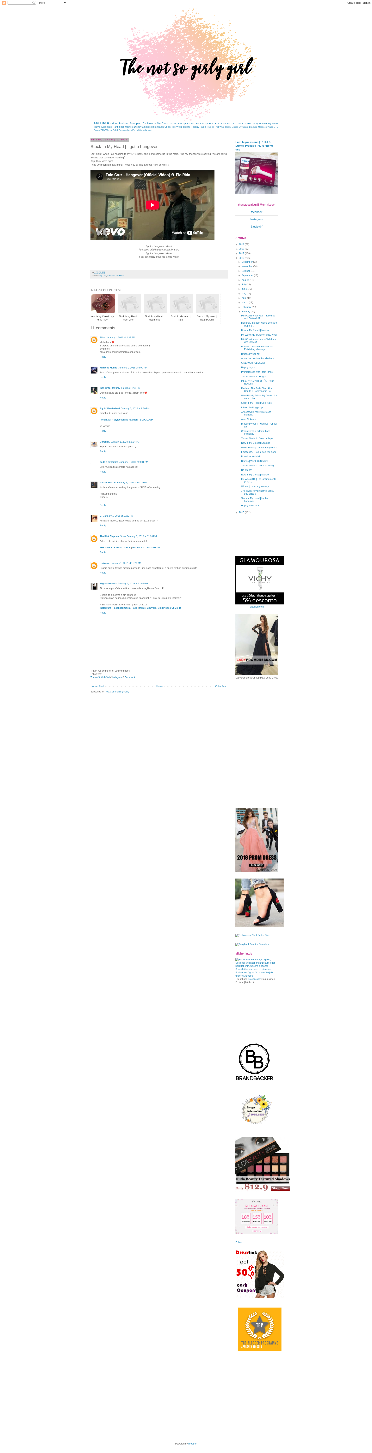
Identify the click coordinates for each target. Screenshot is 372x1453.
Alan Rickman (248, 419)
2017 (242, 253)
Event (135, 130)
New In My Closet (158, 123)
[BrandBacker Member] (254, 1080)
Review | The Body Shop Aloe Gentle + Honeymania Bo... (256, 389)
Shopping (135, 123)
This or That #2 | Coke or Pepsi (257, 438)
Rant (115, 127)
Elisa (102, 337)
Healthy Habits (199, 127)
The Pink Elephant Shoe (113, 536)
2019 (242, 244)
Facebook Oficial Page (125, 608)
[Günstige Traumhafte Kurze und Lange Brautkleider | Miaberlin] (256, 975)
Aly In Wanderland (110, 408)
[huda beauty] (262, 1191)
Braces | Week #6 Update (254, 461)
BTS (276, 127)
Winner (108, 130)
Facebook (130, 677)
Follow (238, 1242)
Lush (129, 130)
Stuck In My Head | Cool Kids (256, 403)
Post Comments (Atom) (117, 691)
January (246, 311)
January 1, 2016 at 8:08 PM (126, 388)
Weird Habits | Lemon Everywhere (259, 447)
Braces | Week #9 (250, 354)
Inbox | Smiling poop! (252, 407)
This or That (213, 127)
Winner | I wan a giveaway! (255, 486)
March (245, 302)
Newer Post (97, 686)
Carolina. (105, 441)
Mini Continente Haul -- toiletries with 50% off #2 (258, 317)
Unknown (105, 563)
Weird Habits (183, 127)
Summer (263, 123)
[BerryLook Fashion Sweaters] (252, 944)
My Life (100, 123)
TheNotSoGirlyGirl (100, 677)
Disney (137, 127)
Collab (115, 130)
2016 (242, 258)
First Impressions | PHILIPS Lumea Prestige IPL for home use (254, 145)
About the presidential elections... (258, 358)
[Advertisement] (264, 743)
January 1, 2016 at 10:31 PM (118, 516)
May (244, 293)
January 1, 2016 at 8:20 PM (135, 408)
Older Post (220, 686)
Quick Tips (170, 127)
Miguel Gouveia (108, 583)
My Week (273, 123)
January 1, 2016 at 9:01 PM (133, 462)
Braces (218, 123)
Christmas (241, 123)
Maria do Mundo (108, 367)
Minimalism (143, 130)
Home (159, 686)
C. (101, 516)
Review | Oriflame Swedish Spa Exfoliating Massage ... (257, 348)
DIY (150, 130)
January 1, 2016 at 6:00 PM (132, 367)
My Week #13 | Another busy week (259, 334)
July (244, 284)
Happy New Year (250, 505)
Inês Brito (105, 388)
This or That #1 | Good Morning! (257, 465)
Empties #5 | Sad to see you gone (258, 452)
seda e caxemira (109, 462)
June (244, 289)
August (246, 280)
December (247, 262)
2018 (242, 249)
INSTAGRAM (153, 547)
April (244, 298)
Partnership (229, 123)
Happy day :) (248, 367)
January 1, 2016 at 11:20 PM (142, 536)
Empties (146, 127)
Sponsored (176, 123)
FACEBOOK (138, 547)
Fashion (123, 130)
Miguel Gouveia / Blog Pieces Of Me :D (160, 608)
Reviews (124, 123)
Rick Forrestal (107, 482)
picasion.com (257, 606)
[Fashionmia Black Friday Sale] (252, 935)
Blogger (192, 1443)
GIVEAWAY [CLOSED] (253, 363)
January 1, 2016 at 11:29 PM (126, 563)
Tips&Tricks (189, 123)
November (247, 266)
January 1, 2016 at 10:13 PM (132, 482)
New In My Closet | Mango (255, 330)
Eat (144, 123)
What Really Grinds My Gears (234, 127)
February (247, 307)
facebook (257, 212)
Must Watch (157, 127)
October (246, 271)
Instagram (105, 608)
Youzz (270, 127)
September (248, 275)
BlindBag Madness (258, 127)
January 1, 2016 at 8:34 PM (125, 441)
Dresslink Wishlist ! (251, 456)
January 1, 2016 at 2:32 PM (120, 337)
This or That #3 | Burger (253, 376)
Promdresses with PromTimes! (257, 372)
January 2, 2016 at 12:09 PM (133, 583)
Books (97, 130)
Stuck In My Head (204, 123)
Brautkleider (254, 979)
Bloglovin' (257, 226)
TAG (103, 130)
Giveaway (252, 123)
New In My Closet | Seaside (255, 443)
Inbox (121, 127)
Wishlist (129, 127)
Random (112, 123)
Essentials (106, 127)
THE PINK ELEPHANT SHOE (115, 547)
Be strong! (246, 470)
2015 (242, 512)
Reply (103, 357)
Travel (97, 127)
